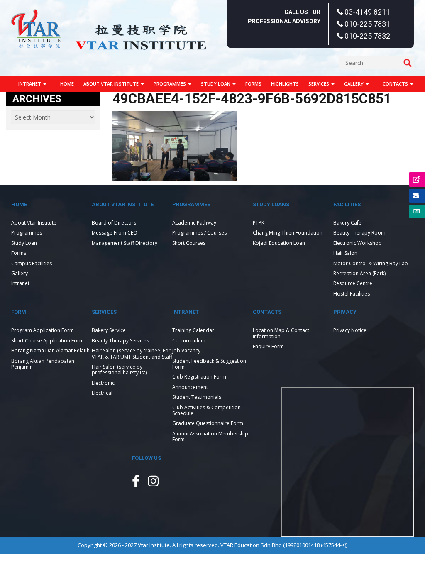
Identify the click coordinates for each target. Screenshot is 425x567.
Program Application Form (42, 330)
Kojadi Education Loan (279, 243)
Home (67, 84)
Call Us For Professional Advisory (284, 16)
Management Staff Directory (124, 243)
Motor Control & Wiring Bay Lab (370, 263)
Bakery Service (109, 330)
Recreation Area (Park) (359, 273)
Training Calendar (193, 330)
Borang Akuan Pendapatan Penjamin (42, 363)
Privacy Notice (349, 330)
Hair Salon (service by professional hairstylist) (119, 369)
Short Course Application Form (47, 340)
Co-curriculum (188, 340)
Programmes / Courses (199, 232)
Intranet (30, 84)
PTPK (258, 222)
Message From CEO (114, 232)
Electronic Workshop (357, 243)
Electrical (102, 392)
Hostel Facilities (351, 293)
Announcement (190, 387)
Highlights (285, 84)
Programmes (170, 84)
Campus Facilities (31, 263)
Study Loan (216, 84)
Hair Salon (345, 253)
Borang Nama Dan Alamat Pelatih (50, 350)
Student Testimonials (196, 397)
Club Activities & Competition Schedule (206, 410)
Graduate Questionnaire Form (207, 423)
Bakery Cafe (347, 222)
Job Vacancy (186, 350)
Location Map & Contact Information (281, 333)
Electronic (103, 382)
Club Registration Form (199, 376)
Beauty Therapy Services (120, 340)
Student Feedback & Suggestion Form (209, 363)
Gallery (354, 84)
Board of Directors (114, 222)
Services (319, 84)
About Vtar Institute (111, 84)
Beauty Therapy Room (359, 232)
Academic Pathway (194, 222)
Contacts (396, 84)
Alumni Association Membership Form (210, 436)
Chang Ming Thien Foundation (287, 232)
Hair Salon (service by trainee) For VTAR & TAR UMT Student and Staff (132, 353)
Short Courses (188, 243)
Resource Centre (352, 283)
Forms (253, 84)
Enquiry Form (268, 346)
